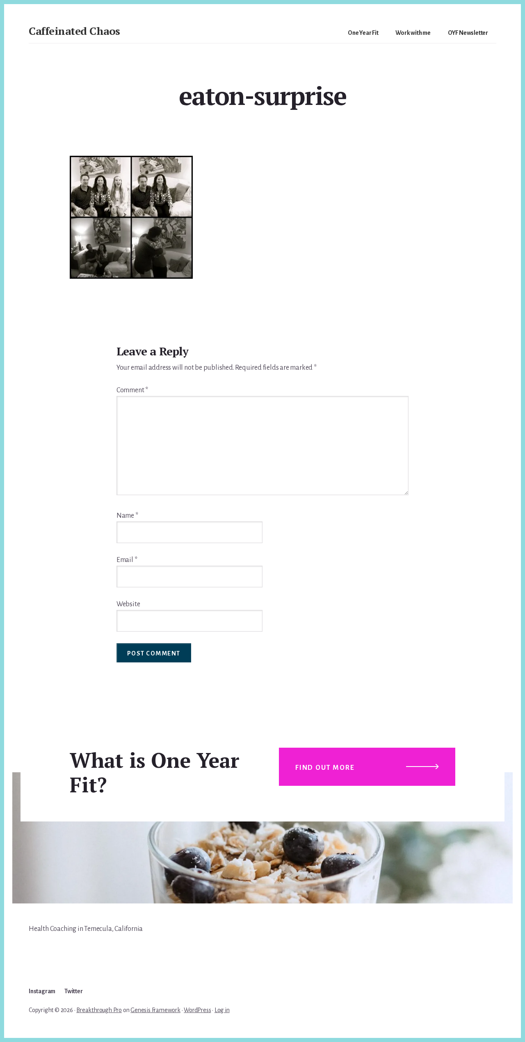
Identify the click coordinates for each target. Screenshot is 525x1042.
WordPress (197, 1010)
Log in (222, 1010)
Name (127, 515)
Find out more (324, 767)
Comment (132, 390)
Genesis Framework (155, 1010)
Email (126, 560)
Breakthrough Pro (99, 1010)
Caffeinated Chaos (74, 31)
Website (128, 604)
